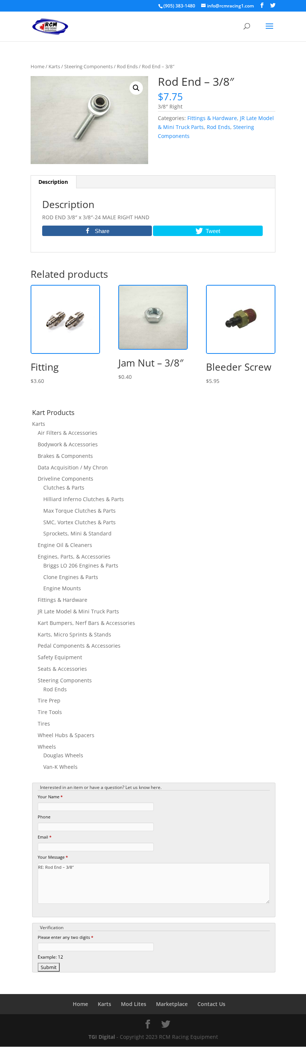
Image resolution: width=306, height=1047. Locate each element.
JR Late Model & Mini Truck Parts (78, 611)
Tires (44, 723)
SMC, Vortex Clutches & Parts (79, 522)
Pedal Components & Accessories (79, 645)
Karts (54, 66)
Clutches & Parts (63, 487)
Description (53, 181)
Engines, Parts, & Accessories (74, 556)
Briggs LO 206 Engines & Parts (80, 565)
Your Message (53, 857)
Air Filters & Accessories (67, 432)
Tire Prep (49, 700)
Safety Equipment (60, 657)
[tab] (53, 182)
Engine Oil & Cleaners (65, 544)
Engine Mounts (62, 588)
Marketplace (172, 1003)
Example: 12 (50, 957)
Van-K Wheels (60, 766)
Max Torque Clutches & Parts (79, 510)
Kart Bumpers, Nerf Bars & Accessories (86, 622)
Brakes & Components (65, 455)
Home (37, 66)
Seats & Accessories (62, 668)
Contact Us (211, 1003)
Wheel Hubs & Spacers (66, 735)
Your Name (50, 796)
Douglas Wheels (63, 755)
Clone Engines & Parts (70, 577)
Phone (44, 817)
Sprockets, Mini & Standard (77, 533)
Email (44, 837)
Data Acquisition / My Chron (73, 467)
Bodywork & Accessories (68, 444)
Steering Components (88, 66)
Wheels (47, 746)
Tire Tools (50, 712)
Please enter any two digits (65, 937)
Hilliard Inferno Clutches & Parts (83, 499)
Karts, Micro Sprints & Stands (74, 634)
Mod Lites (133, 1003)
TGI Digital (101, 1036)
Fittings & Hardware (212, 118)
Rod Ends (127, 66)
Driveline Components (65, 478)
